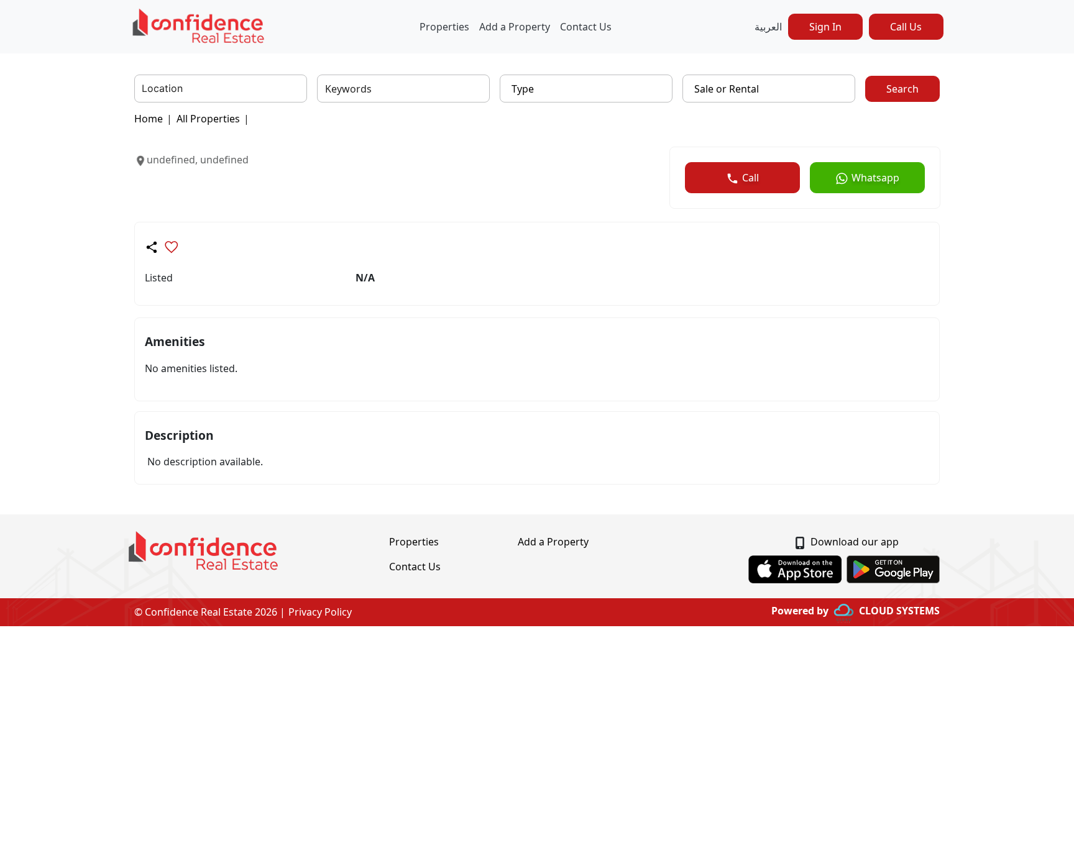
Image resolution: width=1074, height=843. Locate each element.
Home (148, 118)
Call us (906, 27)
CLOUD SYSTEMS (899, 610)
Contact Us (586, 27)
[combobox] (143, 89)
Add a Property (514, 27)
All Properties (208, 118)
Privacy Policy (320, 612)
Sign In (825, 27)
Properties (444, 27)
